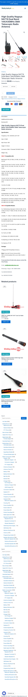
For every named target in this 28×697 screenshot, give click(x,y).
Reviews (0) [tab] (4, 122)
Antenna (3, 71)
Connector (4, 83)
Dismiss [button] (16, 3)
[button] (24, 32)
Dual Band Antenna (12, 98)
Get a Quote (6, 109)
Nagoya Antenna (21, 98)
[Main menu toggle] (25, 8)
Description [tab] (4, 116)
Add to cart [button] (6, 321)
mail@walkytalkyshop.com (12, 265)
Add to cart (10, 93)
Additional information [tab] (7, 119)
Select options (6, 364)
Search (3, 416)
